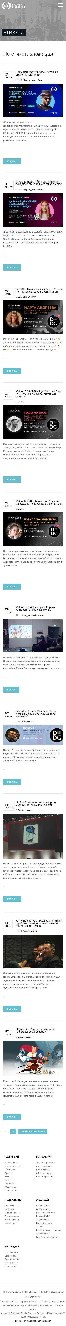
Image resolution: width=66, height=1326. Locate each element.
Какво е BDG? (11, 1163)
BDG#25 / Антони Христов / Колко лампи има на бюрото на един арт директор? (36, 714)
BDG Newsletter (12, 1252)
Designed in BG (43, 1216)
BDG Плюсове (11, 1263)
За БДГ (44, 1292)
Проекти (8, 1173)
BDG (20, 80)
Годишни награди (44, 1223)
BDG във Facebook (12, 1292)
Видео (21, 402)
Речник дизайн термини (47, 1237)
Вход (7, 1180)
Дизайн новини (38, 615)
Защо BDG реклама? (45, 1163)
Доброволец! (10, 1256)
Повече (11, 690)
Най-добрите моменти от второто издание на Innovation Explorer (36, 803)
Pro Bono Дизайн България (48, 1230)
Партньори (10, 1209)
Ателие (39, 1227)
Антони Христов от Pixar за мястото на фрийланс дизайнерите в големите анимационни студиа (39, 923)
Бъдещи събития (36, 80)
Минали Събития (26, 721)
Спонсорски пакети (45, 1166)
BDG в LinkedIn (31, 1292)
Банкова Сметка (12, 1213)
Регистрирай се (12, 1190)
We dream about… (13, 1220)
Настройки (10, 1183)
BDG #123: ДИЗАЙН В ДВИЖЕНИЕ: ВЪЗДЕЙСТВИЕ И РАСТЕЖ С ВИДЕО (39, 183)
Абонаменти (10, 1187)
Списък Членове (12, 1259)
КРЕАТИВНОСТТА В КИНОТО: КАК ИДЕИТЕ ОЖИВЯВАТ (37, 73)
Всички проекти (43, 1206)
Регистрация (10, 1266)
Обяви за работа (44, 1173)
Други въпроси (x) (13, 1166)
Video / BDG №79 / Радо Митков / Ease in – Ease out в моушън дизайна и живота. (39, 394)
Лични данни (57, 1292)
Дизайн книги (42, 1220)
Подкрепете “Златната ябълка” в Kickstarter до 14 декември (35, 1030)
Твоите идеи (10, 1223)
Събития (32, 297)
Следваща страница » (33, 1131)
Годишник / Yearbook (45, 1213)
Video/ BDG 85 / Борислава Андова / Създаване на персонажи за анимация (39, 502)
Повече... (12, 161)
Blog (25, 80)
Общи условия (33, 1297)
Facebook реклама (44, 1176)
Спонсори (9, 1206)
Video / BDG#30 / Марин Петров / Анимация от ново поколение (35, 608)
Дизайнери (10, 1170)
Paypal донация (12, 1216)
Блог (7, 1176)
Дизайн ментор (43, 1233)
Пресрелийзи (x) (43, 1170)
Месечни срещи (43, 1209)
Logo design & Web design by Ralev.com (33, 1321)
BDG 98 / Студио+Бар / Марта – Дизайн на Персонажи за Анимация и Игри (39, 290)
